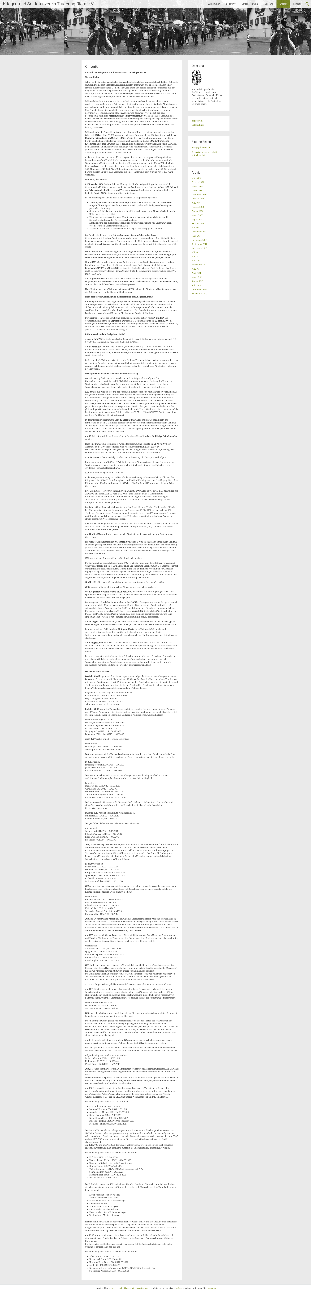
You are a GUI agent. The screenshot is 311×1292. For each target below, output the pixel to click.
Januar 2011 (197, 277)
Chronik (283, 4)
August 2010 (197, 281)
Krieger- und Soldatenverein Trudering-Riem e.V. (48, 3)
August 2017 (197, 211)
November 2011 (199, 264)
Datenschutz (198, 125)
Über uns (269, 4)
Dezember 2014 (199, 231)
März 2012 (197, 260)
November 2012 (199, 248)
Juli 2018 (196, 203)
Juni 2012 (196, 256)
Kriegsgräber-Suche (201, 147)
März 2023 (197, 178)
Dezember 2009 (199, 289)
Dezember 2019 (199, 194)
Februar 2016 (198, 223)
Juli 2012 (196, 252)
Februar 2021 (198, 182)
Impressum (197, 121)
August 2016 (197, 219)
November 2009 (199, 293)
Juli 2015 (195, 227)
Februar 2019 (198, 198)
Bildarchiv (231, 4)
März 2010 (196, 285)
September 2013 (199, 244)
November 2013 (199, 240)
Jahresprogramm (250, 4)
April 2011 (196, 273)
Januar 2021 (197, 186)
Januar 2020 (197, 190)
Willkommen (214, 4)
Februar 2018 (198, 207)
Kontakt (297, 4)
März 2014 (196, 236)
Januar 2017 (197, 215)
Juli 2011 (195, 269)
